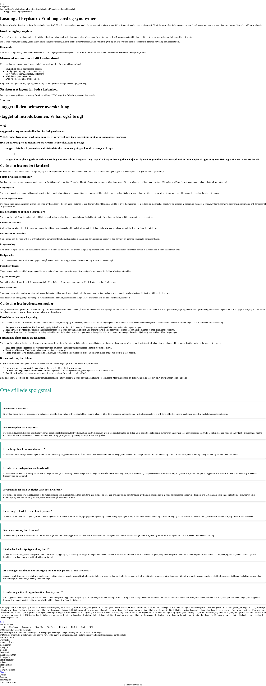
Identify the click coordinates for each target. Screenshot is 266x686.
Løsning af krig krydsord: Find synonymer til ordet (84, 610)
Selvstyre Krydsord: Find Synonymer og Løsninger (215, 615)
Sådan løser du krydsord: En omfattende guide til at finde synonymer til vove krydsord (168, 607)
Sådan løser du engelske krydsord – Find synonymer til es (225, 610)
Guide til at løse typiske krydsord (183, 610)
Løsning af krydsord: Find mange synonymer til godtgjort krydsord (216, 612)
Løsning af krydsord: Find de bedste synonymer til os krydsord (112, 612)
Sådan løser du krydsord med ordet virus (173, 615)
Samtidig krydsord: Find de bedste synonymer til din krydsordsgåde (30, 610)
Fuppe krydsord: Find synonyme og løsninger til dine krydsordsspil (138, 610)
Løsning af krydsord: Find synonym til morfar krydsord (104, 607)
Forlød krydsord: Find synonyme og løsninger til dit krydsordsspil (236, 607)
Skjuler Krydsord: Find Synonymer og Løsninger (163, 612)
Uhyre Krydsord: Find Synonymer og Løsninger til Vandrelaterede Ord (52, 612)
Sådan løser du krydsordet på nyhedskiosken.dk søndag (67, 615)
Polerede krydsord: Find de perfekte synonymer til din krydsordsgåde (123, 615)
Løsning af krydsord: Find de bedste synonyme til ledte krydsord (50, 607)
